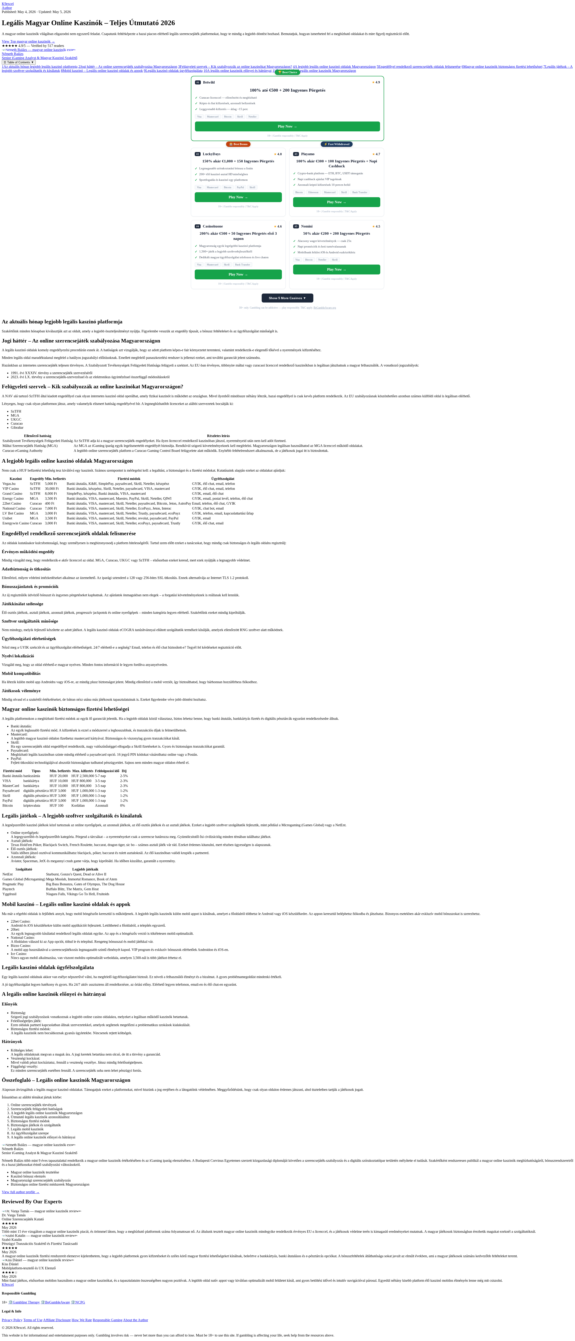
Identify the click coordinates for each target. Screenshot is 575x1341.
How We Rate (82, 1320)
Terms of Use (32, 1320)
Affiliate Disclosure (57, 1320)
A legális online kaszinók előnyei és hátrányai (237, 71)
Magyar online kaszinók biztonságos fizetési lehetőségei (502, 66)
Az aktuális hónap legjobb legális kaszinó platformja (39, 66)
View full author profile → (21, 1192)
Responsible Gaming (107, 1320)
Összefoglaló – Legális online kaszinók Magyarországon (314, 71)
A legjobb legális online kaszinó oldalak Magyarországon (334, 66)
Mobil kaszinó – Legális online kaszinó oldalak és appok (102, 71)
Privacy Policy (12, 1320)
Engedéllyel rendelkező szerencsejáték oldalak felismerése (419, 66)
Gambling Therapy (24, 1302)
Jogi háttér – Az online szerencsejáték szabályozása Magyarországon (127, 66)
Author (7, 8)
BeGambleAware (55, 1302)
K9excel (8, 4)
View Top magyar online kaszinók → (28, 41)
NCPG (78, 1302)
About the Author (135, 1320)
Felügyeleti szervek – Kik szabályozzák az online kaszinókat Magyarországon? (235, 66)
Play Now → (287, 126)
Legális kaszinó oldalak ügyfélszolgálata (173, 71)
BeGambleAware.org (325, 307)
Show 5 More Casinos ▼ (287, 298)
